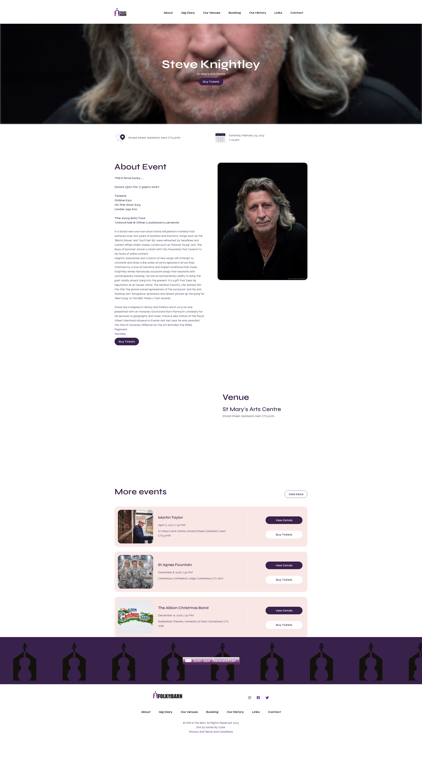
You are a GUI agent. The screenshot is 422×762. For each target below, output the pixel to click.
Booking (235, 13)
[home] (120, 12)
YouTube (120, 334)
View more (296, 494)
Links (278, 13)
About (168, 13)
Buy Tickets (211, 81)
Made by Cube (215, 727)
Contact (296, 13)
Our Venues (211, 13)
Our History (257, 13)
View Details (284, 520)
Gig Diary (188, 13)
